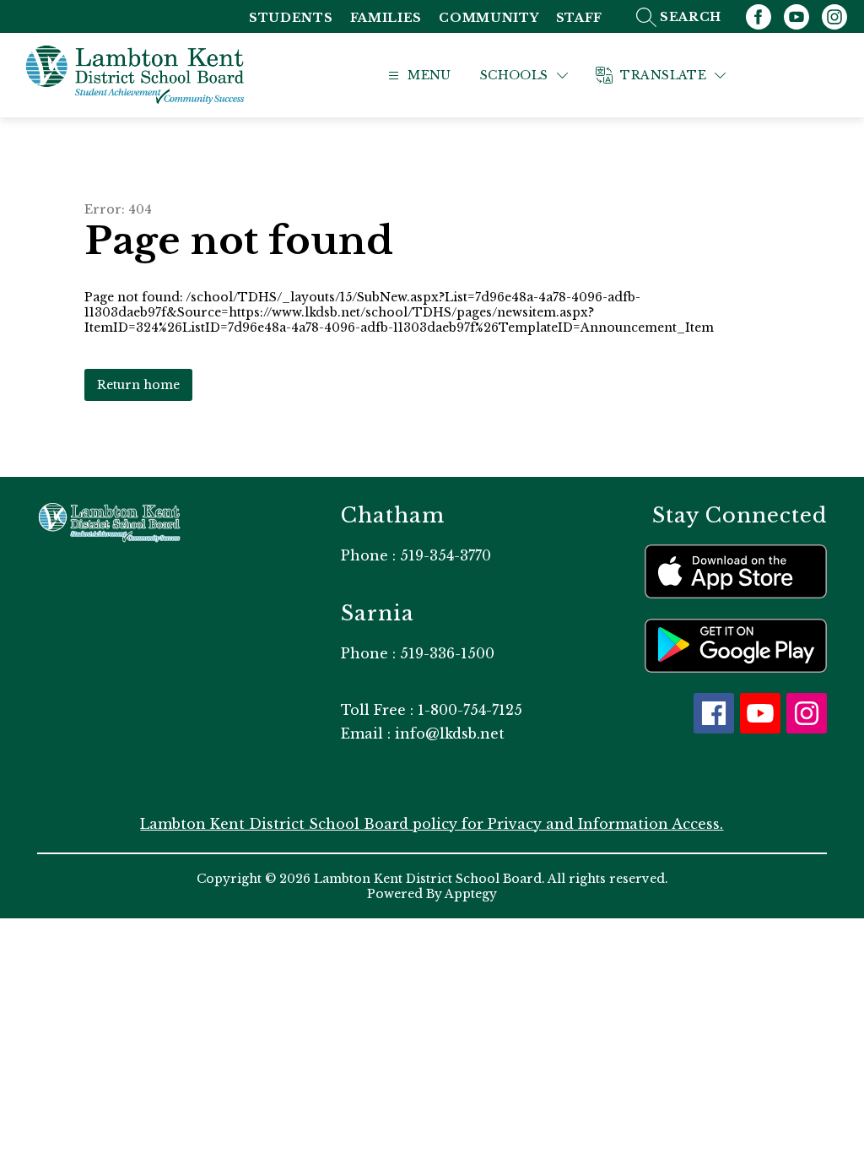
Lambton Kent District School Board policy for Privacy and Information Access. (431, 823)
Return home (138, 384)
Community (488, 18)
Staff (579, 18)
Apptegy (471, 893)
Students (291, 18)
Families (386, 18)
